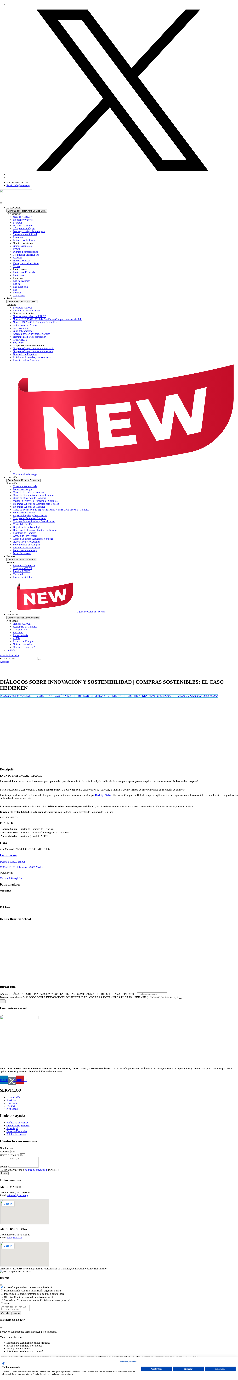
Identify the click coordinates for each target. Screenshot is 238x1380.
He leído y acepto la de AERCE (31, 1169)
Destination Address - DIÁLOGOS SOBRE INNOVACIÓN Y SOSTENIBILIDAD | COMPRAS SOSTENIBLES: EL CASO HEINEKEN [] (74, 997)
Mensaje (4, 1166)
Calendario (5, 878)
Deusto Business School (12, 861)
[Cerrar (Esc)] (1, 1327)
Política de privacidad (128, 1361)
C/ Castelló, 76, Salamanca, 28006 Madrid (21, 867)
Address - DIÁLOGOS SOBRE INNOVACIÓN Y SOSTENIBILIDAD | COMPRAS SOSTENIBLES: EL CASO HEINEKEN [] (68, 994)
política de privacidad (36, 1169)
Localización (8, 855)
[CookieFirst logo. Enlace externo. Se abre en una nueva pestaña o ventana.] (3, 1363)
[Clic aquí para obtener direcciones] (3, 1001)
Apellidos (5, 1151)
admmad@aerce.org (17, 1195)
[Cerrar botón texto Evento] (1, 1015)
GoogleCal (16, 878)
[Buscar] (39, 659)
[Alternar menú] (1, 202)
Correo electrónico (10, 1155)
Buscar (3, 658)
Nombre (4, 1148)
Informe (16, 1313)
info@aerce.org (15, 1237)
